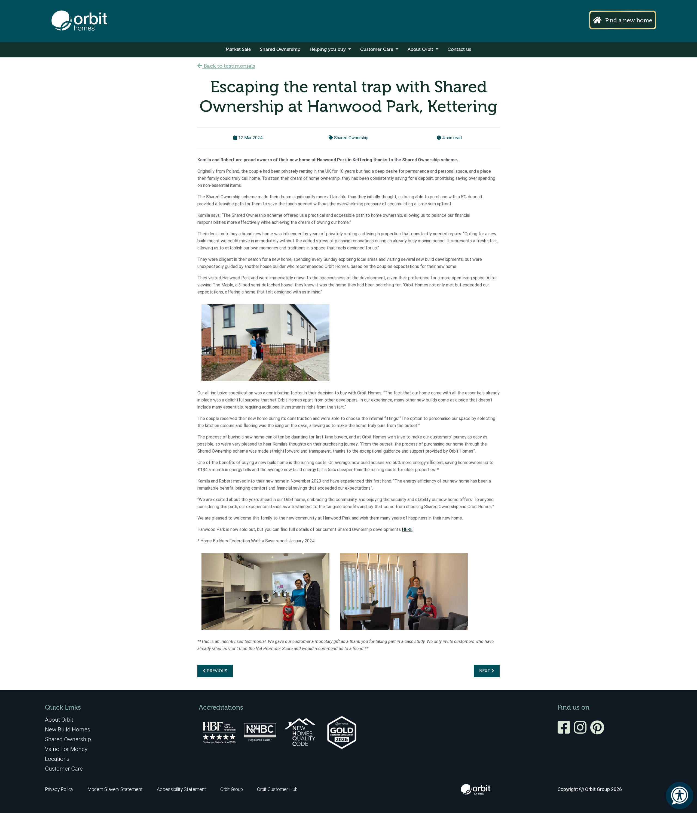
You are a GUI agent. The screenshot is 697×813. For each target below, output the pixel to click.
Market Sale (238, 49)
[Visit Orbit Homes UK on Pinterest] (597, 731)
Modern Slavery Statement (115, 789)
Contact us (459, 49)
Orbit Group (231, 789)
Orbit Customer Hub (277, 789)
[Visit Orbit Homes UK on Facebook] (565, 731)
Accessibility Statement (181, 789)
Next (485, 670)
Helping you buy (328, 49)
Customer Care (377, 49)
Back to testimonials (228, 66)
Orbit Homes (79, 21)
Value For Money (66, 749)
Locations (57, 758)
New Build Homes (67, 729)
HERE (407, 529)
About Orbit (421, 49)
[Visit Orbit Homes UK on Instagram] (581, 731)
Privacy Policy (59, 789)
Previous (216, 670)
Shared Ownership (280, 49)
